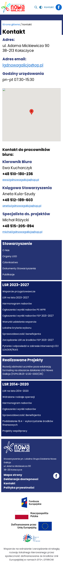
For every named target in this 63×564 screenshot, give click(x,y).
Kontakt (49, 7)
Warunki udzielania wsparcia (19, 322)
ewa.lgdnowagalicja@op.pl (20, 180)
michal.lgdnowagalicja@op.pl (22, 232)
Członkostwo (10, 262)
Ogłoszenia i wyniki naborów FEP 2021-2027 (28, 315)
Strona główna (11, 24)
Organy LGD (9, 256)
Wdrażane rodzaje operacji (18, 397)
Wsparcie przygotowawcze (18, 291)
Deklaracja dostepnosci (21, 479)
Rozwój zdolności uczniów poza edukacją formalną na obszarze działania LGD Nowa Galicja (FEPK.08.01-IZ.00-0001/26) (27, 370)
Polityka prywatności (19, 487)
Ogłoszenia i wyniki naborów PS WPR (24, 309)
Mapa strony (13, 475)
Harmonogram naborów (17, 303)
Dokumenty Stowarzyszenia (19, 268)
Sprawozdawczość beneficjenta (21, 334)
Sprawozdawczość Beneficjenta (21, 415)
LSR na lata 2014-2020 (15, 391)
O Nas (5, 250)
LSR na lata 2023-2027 (15, 297)
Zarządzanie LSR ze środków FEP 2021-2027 (28, 340)
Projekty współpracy (14, 431)
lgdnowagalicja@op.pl (22, 65)
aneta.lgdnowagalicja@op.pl (21, 206)
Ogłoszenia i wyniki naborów (19, 409)
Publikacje (8, 274)
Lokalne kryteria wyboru (16, 328)
